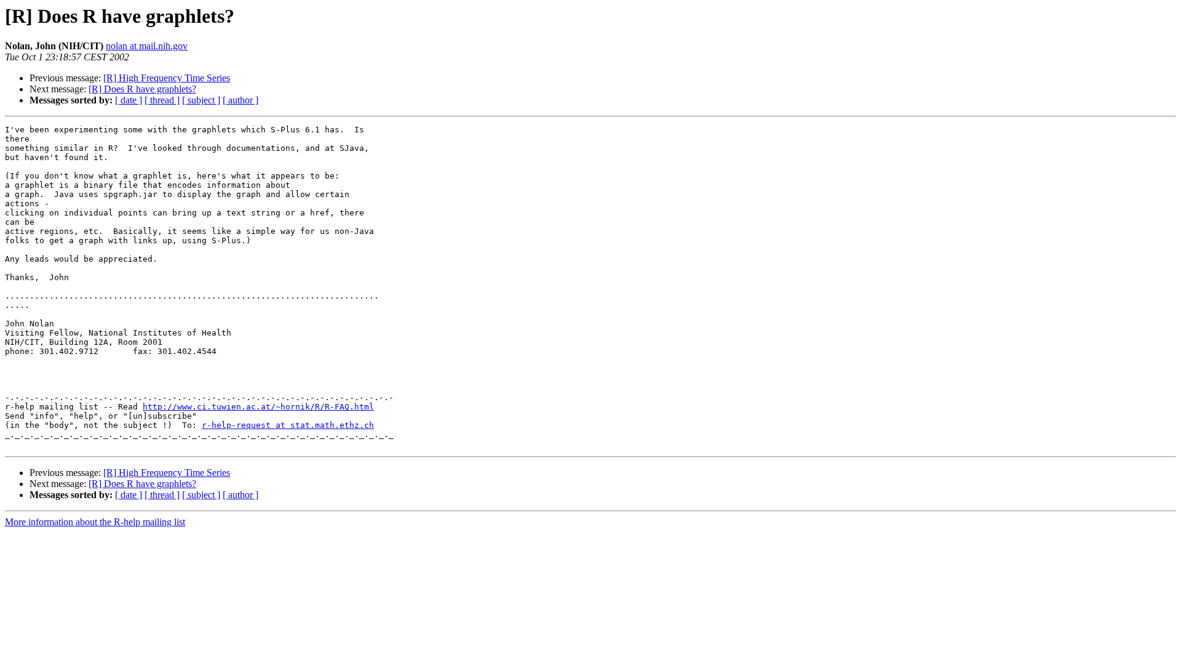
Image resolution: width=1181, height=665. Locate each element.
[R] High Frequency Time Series (166, 78)
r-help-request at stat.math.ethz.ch (288, 425)
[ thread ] (162, 100)
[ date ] (128, 100)
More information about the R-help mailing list (95, 522)
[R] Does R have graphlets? (142, 89)
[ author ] (240, 100)
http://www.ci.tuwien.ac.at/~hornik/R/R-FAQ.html (258, 406)
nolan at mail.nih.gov (147, 46)
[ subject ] (201, 100)
